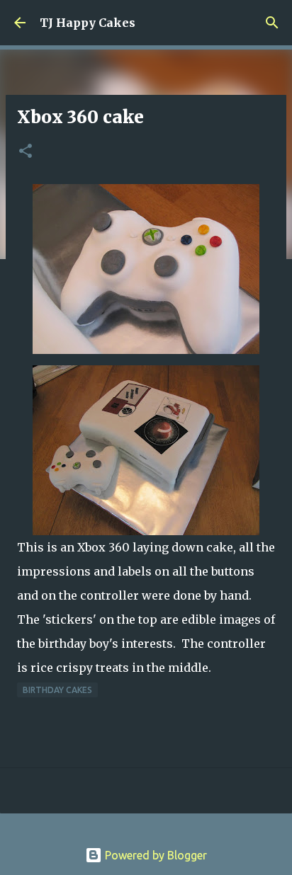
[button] (25, 151)
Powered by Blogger (154, 855)
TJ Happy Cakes (87, 23)
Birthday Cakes (57, 689)
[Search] (272, 23)
